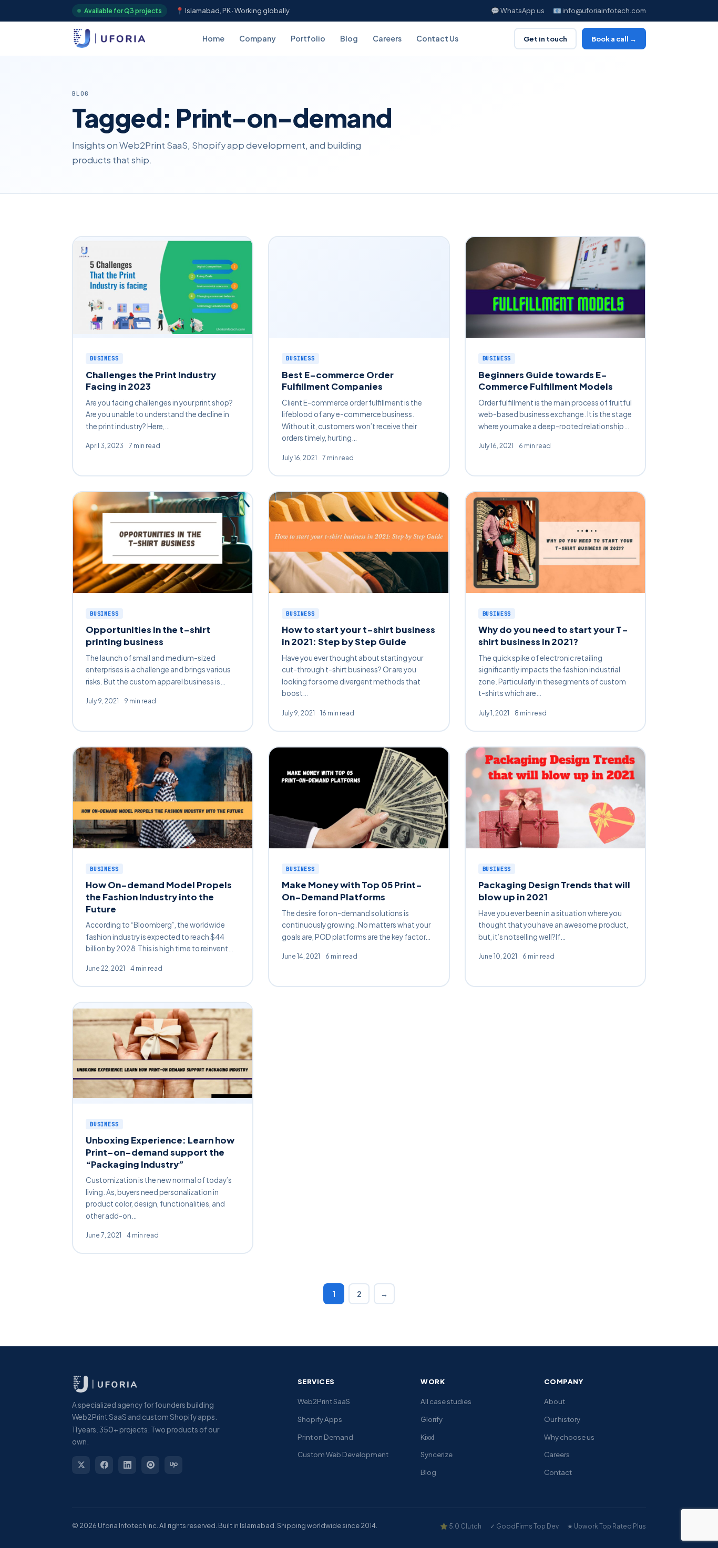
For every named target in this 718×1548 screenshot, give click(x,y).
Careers (387, 38)
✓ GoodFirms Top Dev (524, 1526)
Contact (558, 1472)
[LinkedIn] (127, 1465)
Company (257, 38)
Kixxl (427, 1436)
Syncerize (436, 1454)
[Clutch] (150, 1465)
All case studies (445, 1401)
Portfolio (308, 38)
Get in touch (545, 38)
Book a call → (614, 38)
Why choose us (569, 1436)
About (554, 1401)
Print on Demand (325, 1436)
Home (213, 38)
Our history (562, 1419)
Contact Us (437, 38)
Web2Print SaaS (324, 1401)
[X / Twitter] (81, 1465)
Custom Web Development (343, 1454)
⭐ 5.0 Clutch (460, 1526)
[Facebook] (104, 1465)
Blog (349, 38)
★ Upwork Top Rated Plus (606, 1526)
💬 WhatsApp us (518, 10)
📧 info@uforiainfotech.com (599, 10)
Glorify (431, 1419)
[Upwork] (173, 1465)
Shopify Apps (320, 1419)
